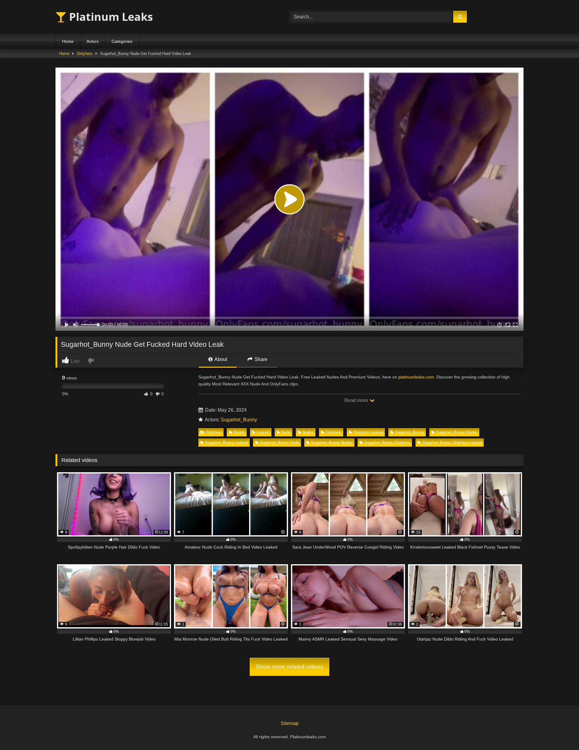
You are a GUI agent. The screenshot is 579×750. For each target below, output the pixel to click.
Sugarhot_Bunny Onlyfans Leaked (452, 442)
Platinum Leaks (109, 16)
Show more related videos (289, 666)
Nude (285, 432)
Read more (356, 400)
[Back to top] (560, 732)
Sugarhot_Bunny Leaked (226, 442)
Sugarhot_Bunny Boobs (456, 432)
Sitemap (290, 723)
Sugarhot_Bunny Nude (279, 442)
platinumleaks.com (416, 377)
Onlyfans (85, 53)
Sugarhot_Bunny (239, 419)
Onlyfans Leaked (368, 432)
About (220, 359)
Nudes (308, 432)
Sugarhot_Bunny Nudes (331, 442)
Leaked (263, 432)
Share (260, 359)
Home (68, 41)
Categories (122, 41)
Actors (93, 41)
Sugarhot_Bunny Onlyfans (387, 442)
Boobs (239, 432)
